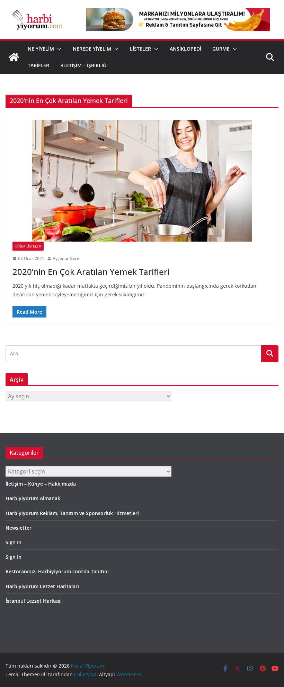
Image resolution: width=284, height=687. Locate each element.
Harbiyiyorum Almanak (33, 498)
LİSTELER (140, 48)
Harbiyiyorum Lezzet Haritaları (42, 586)
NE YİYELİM (41, 48)
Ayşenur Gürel (66, 258)
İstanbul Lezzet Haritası (34, 601)
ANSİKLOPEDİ (185, 48)
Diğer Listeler (28, 246)
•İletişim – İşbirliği (84, 65)
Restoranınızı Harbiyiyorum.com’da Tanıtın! (57, 571)
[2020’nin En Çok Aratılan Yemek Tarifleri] (142, 181)
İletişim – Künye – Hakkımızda (41, 483)
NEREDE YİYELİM (92, 48)
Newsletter (19, 527)
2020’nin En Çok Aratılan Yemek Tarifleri (90, 271)
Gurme (221, 48)
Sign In (13, 542)
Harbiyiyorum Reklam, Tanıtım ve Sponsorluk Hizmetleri (72, 513)
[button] (58, 49)
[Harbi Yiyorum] (14, 57)
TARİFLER (38, 65)
